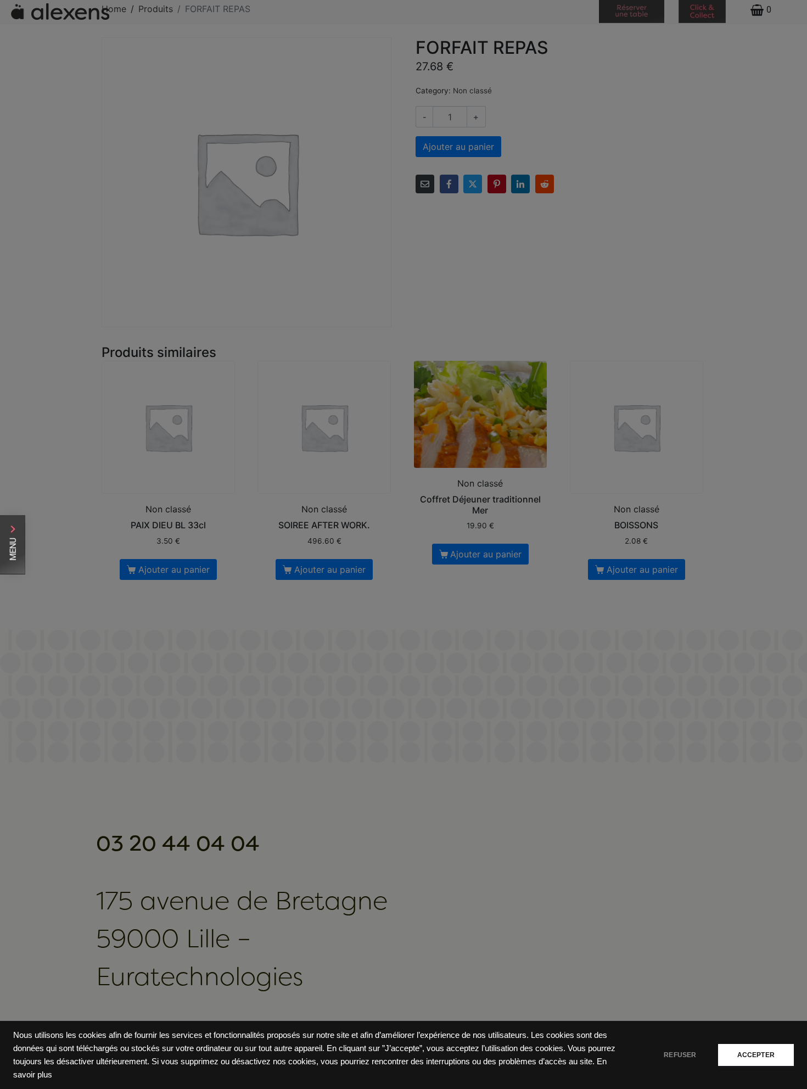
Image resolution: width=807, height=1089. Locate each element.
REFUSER (680, 1055)
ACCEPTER (756, 1055)
